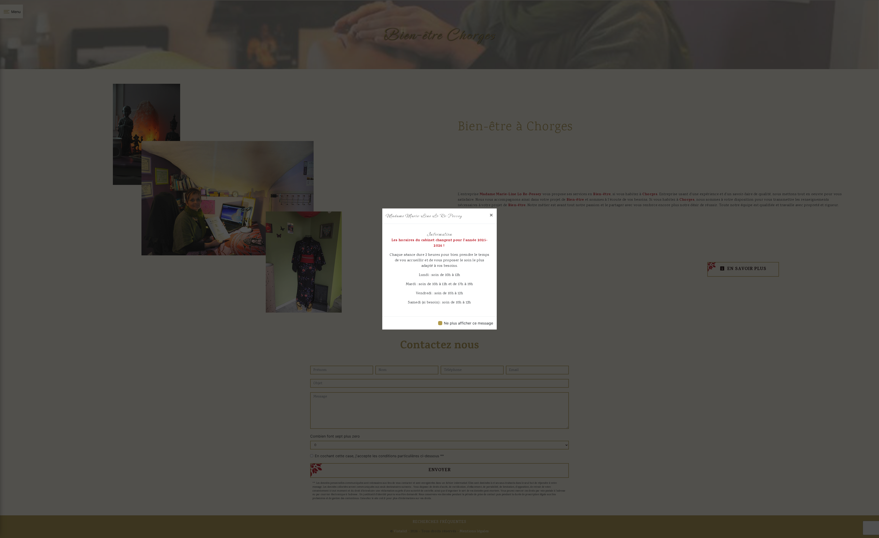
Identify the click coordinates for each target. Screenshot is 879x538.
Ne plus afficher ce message (468, 323)
